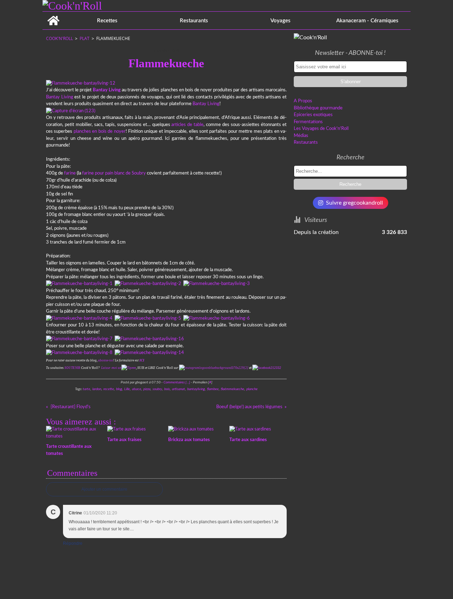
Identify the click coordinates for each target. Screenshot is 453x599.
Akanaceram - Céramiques (367, 20)
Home (53, 14)
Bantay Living (59, 97)
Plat (85, 38)
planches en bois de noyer (100, 131)
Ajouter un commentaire (104, 489)
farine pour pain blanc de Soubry (114, 173)
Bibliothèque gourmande (318, 108)
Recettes (107, 20)
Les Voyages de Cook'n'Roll (321, 128)
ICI (141, 360)
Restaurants (194, 20)
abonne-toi (105, 360)
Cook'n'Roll (59, 38)
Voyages (280, 20)
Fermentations (308, 122)
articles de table (187, 124)
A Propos (303, 101)
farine (70, 173)
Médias (301, 135)
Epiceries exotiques (313, 115)
